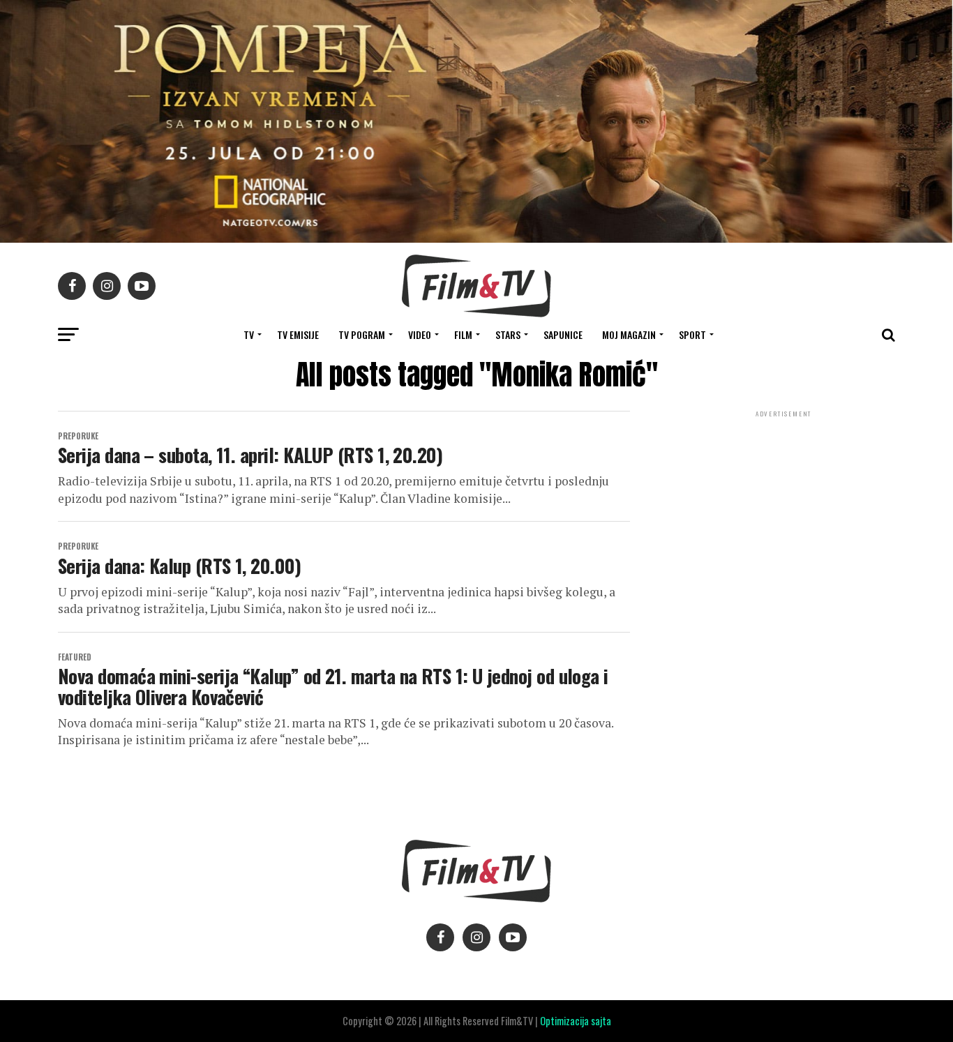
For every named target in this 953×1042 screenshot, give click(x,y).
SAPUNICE (563, 334)
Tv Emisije (298, 334)
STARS (507, 334)
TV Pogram (361, 334)
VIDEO (419, 334)
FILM (463, 334)
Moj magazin (629, 334)
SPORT (692, 334)
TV (248, 334)
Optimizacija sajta (575, 1020)
